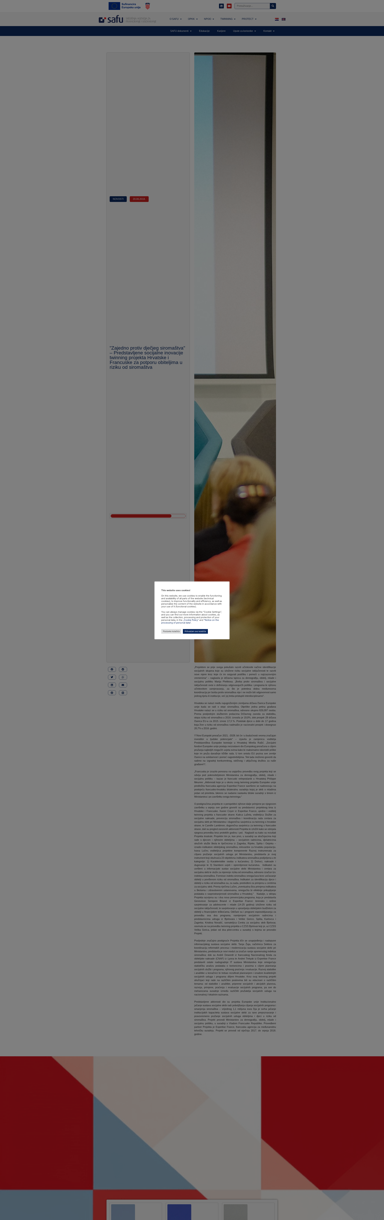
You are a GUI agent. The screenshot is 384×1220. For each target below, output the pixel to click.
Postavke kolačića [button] (171, 631)
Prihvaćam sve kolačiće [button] (195, 631)
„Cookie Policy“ (191, 620)
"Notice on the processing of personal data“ (190, 621)
